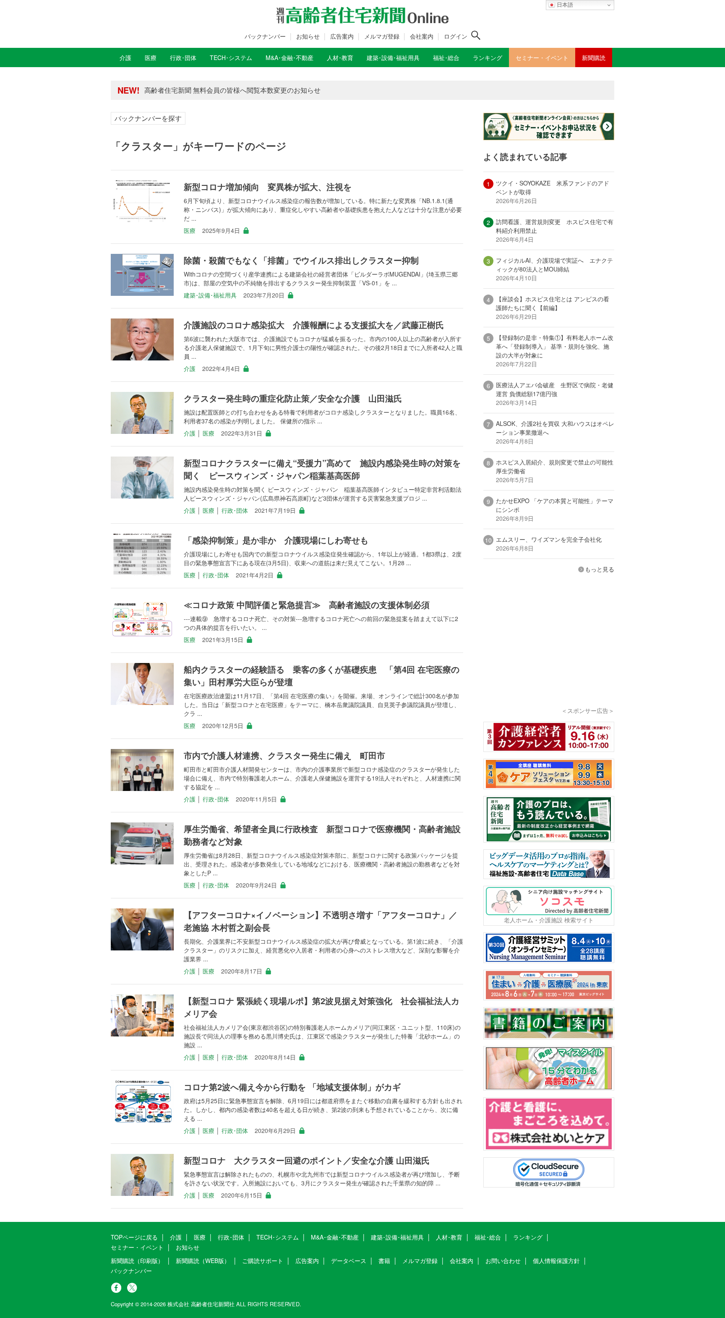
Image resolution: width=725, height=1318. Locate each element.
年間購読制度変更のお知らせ (188, 90)
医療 (190, 230)
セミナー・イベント (137, 1247)
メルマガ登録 (381, 36)
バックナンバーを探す (148, 118)
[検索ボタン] (476, 35)
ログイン (455, 36)
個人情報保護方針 (556, 1260)
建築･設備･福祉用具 (210, 295)
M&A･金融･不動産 (335, 1237)
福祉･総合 (488, 1237)
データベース (348, 1260)
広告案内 (342, 36)
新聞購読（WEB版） (203, 1260)
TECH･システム (277, 1237)
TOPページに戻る (134, 1237)
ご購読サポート (262, 1260)
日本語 (564, 5)
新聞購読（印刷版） (137, 1260)
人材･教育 (449, 1237)
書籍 (384, 1260)
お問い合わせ (503, 1260)
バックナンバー (265, 36)
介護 (190, 368)
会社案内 (421, 36)
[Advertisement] (548, 651)
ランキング (527, 1237)
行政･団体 (235, 510)
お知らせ (308, 36)
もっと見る (599, 569)
